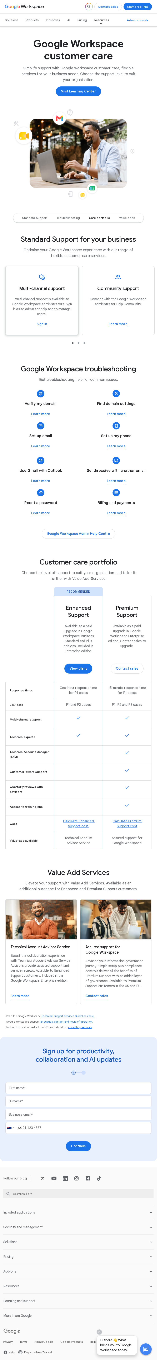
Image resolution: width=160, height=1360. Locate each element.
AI (68, 20)
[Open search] (89, 6)
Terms (24, 1342)
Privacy (8, 1342)
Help (93, 1342)
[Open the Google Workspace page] (25, 6)
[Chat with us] (146, 1349)
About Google (44, 1342)
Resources (101, 20)
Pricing (82, 20)
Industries (53, 20)
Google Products (71, 1342)
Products (32, 20)
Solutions (11, 20)
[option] (34, 218)
